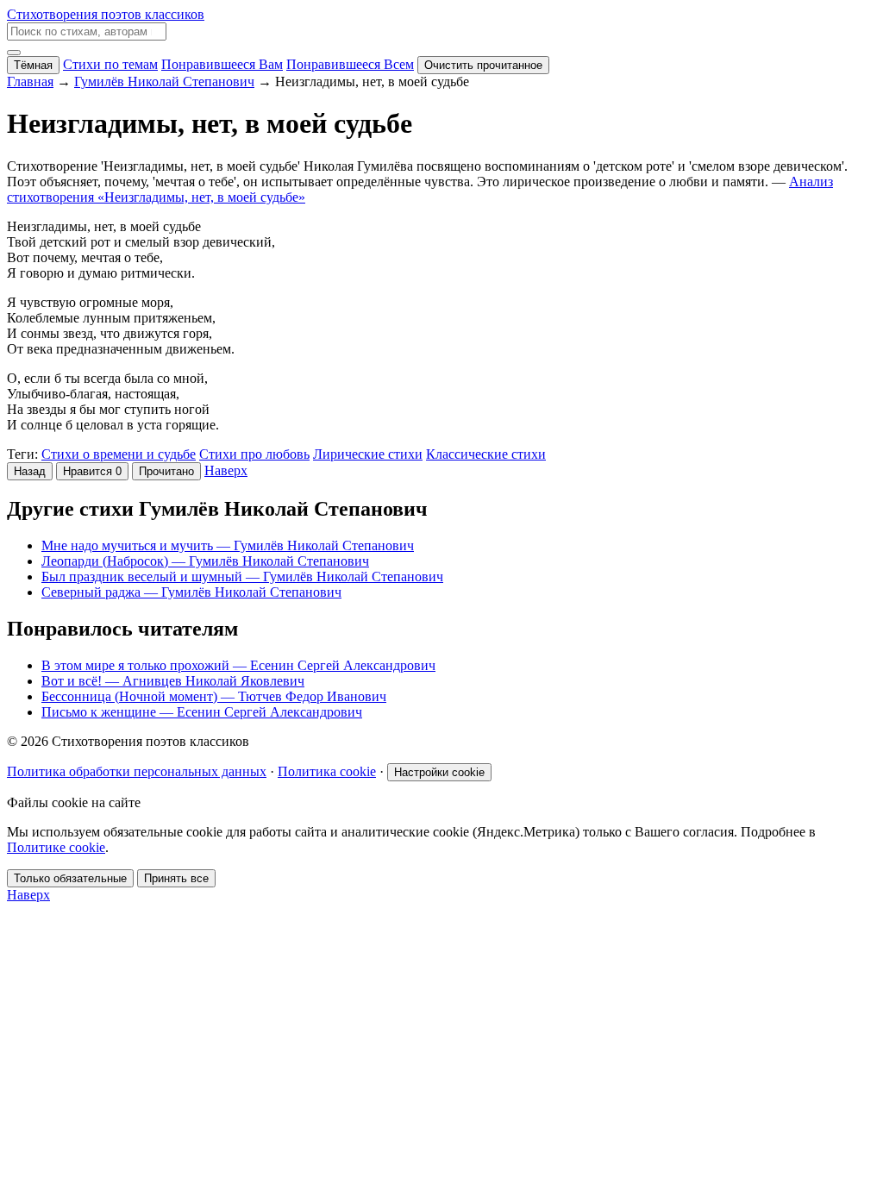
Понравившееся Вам (222, 64)
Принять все (176, 878)
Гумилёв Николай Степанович (164, 81)
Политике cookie (56, 847)
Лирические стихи (368, 454)
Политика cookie (327, 771)
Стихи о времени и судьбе (118, 454)
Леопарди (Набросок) (205, 561)
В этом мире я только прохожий (238, 665)
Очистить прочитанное (483, 65)
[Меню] (14, 52)
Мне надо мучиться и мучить (227, 545)
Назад (30, 471)
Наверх (225, 470)
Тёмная (33, 65)
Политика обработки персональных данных (136, 771)
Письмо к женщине (201, 712)
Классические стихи (486, 454)
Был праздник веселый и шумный (242, 576)
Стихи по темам (110, 64)
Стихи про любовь (254, 454)
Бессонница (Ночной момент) (213, 696)
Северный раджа (191, 592)
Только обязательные (70, 878)
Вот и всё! (172, 681)
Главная (30, 81)
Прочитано (166, 471)
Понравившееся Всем (350, 64)
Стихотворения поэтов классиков (105, 14)
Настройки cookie (439, 772)
